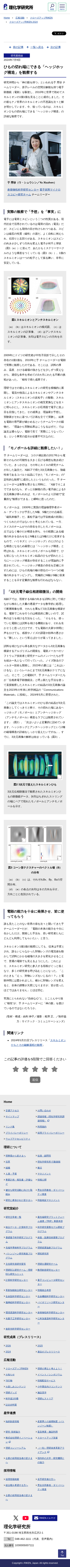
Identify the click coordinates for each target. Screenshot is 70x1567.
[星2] (25, 1069)
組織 (8, 1167)
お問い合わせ (44, 1110)
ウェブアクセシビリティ (18, 1139)
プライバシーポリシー (17, 1133)
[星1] (16, 1069)
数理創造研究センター (49, 1270)
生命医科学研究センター (18, 1296)
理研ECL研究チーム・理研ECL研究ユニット (19, 1272)
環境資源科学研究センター (19, 1312)
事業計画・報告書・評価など (19, 1181)
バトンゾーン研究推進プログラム (19, 1255)
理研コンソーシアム (16, 1448)
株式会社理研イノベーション (19, 1439)
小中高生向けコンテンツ (50, 1386)
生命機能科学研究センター (51, 1296)
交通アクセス (12, 1110)
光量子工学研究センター (18, 1318)
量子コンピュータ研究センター (51, 1282)
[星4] (45, 1069)
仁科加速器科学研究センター (51, 1320)
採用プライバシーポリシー (51, 1133)
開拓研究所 (43, 1253)
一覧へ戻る (36, 47)
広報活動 (19, 18)
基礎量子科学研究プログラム (19, 1239)
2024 (8, 1351)
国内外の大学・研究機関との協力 (51, 1460)
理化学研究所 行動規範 (49, 1161)
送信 (35, 1079)
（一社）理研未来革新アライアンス (51, 1450)
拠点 (40, 1167)
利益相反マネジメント (49, 1200)
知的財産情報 (12, 1421)
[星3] (35, 1069)
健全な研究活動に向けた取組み (19, 1192)
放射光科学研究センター (18, 1329)
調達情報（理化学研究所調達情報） (51, 1118)
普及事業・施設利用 (48, 1431)
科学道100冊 (12, 1398)
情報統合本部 (44, 1290)
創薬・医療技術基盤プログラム (51, 1239)
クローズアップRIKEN (41, 18)
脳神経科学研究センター (18, 1302)
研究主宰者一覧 (13, 1217)
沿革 (8, 1161)
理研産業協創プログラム (50, 1247)
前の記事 (18, 47)
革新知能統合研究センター (19, 1290)
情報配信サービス (46, 1380)
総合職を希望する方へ (17, 1485)
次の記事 (55, 47)
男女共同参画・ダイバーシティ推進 (51, 1192)
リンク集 (10, 1126)
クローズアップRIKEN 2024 (23, 22)
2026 (8, 1345)
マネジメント (44, 1173)
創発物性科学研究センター (23, 189)
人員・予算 (11, 1173)
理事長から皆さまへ (16, 1155)
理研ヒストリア (45, 1398)
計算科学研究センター (17, 1280)
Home (7, 18)
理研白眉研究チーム (48, 1264)
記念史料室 (11, 1404)
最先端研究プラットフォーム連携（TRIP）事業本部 (51, 1219)
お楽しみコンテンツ (16, 1386)
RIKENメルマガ (47, 1518)
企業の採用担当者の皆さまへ (19, 1460)
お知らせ (10, 1374)
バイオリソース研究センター (51, 1304)
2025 (40, 1345)
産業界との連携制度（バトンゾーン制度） (51, 1423)
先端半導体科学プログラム (19, 1247)
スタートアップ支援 (48, 1437)
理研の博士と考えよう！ (50, 1368)
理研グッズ (11, 1392)
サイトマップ (12, 1116)
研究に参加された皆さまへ (19, 1200)
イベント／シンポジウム (50, 1374)
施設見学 (42, 1392)
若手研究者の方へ (46, 1479)
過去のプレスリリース (49, 1351)
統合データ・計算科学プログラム (19, 1229)
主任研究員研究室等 (16, 1264)
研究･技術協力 (13, 1431)
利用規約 (42, 1126)
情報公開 (42, 1179)
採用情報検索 (12, 1479)
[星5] (54, 1069)
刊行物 (9, 1380)
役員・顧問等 (44, 1155)
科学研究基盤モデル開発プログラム (51, 1229)
